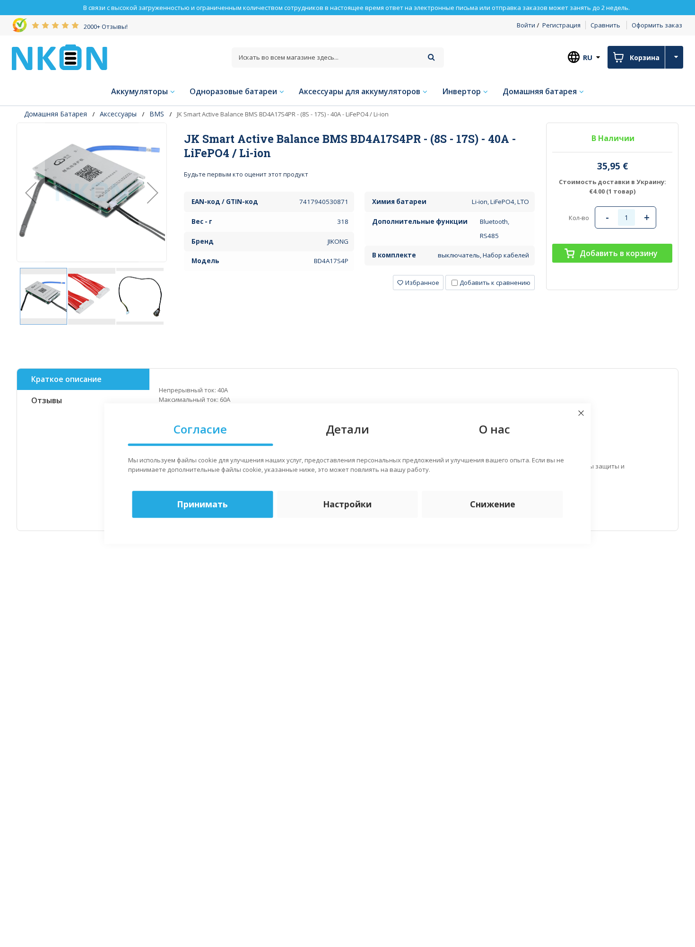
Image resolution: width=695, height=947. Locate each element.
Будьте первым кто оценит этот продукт (246, 174)
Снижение (492, 504)
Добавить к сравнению (495, 282)
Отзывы (46, 400)
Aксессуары (118, 113)
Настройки (347, 504)
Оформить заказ (657, 25)
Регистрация (561, 25)
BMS (156, 113)
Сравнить (605, 25)
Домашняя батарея (55, 113)
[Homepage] (59, 57)
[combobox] (338, 57)
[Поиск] (431, 57)
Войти (526, 25)
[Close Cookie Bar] (581, 413)
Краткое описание (66, 379)
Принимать (202, 504)
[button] (31, 192)
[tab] (359, 146)
